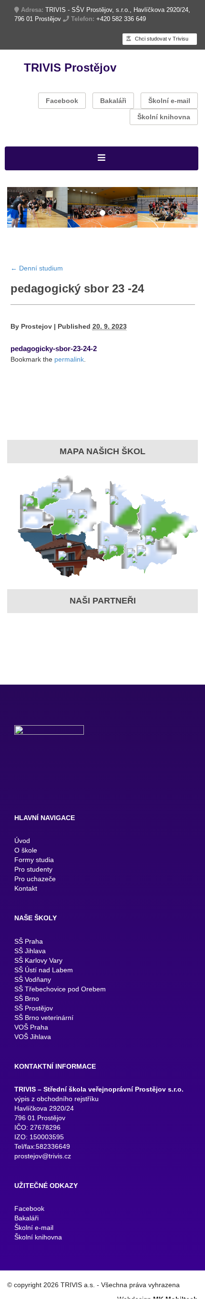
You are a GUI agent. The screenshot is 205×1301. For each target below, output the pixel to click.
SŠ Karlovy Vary (38, 978)
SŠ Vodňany (32, 997)
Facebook (62, 100)
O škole (25, 868)
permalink (69, 377)
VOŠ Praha (31, 1045)
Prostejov (36, 344)
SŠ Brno (26, 1016)
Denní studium (36, 285)
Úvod (22, 858)
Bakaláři (113, 100)
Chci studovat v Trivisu (160, 39)
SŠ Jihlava (30, 968)
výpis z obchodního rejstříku (56, 1116)
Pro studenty (33, 887)
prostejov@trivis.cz (42, 1173)
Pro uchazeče (35, 896)
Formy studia (34, 877)
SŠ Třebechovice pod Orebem (60, 1006)
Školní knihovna (163, 117)
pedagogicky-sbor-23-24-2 (53, 366)
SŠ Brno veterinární (43, 1035)
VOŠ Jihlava (32, 1054)
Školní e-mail (169, 100)
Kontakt (25, 906)
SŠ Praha (28, 959)
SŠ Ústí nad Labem (43, 987)
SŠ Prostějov (33, 1026)
